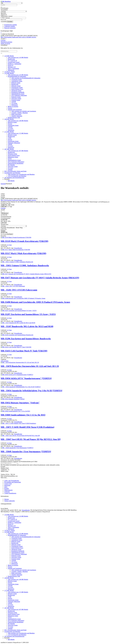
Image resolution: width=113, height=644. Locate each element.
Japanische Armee (16, 90)
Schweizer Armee (16, 98)
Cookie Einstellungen (10, 493)
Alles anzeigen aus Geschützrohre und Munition (21, 174)
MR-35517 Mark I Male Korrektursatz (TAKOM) (23, 253)
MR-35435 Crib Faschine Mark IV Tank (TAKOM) (24, 351)
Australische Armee (16, 81)
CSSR (9, 138)
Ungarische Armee (16, 79)
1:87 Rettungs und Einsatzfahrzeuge (14, 177)
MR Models (11, 180)
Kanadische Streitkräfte (17, 92)
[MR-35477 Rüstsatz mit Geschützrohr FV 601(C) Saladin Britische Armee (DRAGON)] (26, 274)
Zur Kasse (9, 234)
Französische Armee (17, 87)
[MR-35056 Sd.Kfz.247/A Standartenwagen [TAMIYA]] (17, 374)
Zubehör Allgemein (16, 116)
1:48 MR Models (9, 119)
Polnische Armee (16, 97)
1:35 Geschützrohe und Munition (17, 176)
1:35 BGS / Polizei (9, 71)
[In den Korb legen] (1, 53)
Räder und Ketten (16, 114)
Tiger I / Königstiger (13, 68)
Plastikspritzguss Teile (14, 117)
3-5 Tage (9, 245)
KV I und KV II (12, 60)
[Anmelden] (17, 463)
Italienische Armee (13, 157)
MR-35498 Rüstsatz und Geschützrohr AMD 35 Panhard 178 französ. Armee (35, 302)
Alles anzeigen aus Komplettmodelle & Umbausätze (25, 78)
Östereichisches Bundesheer (15, 163)
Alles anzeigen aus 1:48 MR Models (18, 120)
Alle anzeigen (4, 361)
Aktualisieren (4, 213)
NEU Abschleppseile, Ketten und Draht (15, 171)
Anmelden (9, 21)
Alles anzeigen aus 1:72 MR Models (18, 133)
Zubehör (10, 169)
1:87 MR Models (9, 149)
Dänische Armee (16, 86)
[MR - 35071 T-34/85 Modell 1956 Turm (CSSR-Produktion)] (18, 423)
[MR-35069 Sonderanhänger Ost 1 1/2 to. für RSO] (15, 411)
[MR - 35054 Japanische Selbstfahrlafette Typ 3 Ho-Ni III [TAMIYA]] (21, 387)
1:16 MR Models (9, 56)
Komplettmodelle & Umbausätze (17, 76)
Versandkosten (18, 248)
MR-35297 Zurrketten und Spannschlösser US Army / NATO (28, 314)
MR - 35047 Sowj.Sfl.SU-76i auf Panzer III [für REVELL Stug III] (31, 439)
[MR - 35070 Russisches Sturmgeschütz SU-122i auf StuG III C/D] (20, 362)
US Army (10, 128)
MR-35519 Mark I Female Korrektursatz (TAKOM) (24, 241)
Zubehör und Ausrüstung (15, 109)
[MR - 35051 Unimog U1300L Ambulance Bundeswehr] (17, 262)
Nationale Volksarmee (14, 143)
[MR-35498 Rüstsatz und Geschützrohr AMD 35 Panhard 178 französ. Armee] (23, 298)
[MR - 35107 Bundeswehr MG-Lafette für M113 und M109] (18, 322)
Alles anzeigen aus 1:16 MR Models (18, 57)
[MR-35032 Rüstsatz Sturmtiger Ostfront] (12, 399)
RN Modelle (11, 165)
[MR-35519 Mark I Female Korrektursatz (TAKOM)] (16, 237)
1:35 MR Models (9, 73)
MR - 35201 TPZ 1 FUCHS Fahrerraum (19, 290)
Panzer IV (10, 65)
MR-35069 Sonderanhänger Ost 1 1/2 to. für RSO (23, 415)
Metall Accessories (13, 106)
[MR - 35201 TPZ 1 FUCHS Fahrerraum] (13, 286)
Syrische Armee (15, 100)
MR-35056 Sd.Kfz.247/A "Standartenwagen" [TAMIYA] (26, 378)
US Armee (14, 103)
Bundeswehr (11, 59)
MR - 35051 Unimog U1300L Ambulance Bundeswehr (25, 265)
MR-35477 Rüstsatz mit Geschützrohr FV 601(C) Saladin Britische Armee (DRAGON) (40, 278)
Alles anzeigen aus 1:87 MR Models (18, 150)
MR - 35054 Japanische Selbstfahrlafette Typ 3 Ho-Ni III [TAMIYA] (31, 390)
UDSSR (13, 101)
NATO (10, 158)
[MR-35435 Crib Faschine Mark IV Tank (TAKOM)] (16, 347)
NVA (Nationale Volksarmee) (16, 161)
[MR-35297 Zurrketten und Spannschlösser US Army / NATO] (19, 310)
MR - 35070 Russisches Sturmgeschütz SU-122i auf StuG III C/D (30, 366)
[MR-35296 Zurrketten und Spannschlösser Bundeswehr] (17, 335)
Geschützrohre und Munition (12, 173)
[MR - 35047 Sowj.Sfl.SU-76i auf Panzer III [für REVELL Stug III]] (20, 435)
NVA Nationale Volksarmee (19, 95)
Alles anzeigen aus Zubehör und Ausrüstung (23, 111)
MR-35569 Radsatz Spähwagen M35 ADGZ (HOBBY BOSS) (18, 37)
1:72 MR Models (9, 131)
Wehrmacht (11, 70)
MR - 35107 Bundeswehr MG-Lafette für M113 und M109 (27, 326)
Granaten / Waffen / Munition (19, 113)
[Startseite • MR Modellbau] (6, 1)
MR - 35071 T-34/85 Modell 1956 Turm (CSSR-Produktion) (27, 427)
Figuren (10, 108)
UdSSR (10, 144)
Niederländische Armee (17, 94)
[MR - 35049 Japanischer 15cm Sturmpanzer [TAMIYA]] (17, 447)
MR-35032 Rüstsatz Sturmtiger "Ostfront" (20, 403)
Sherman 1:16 (12, 67)
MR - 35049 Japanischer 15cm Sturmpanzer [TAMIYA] (26, 451)
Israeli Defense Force (17, 89)
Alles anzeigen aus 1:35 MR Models (18, 75)
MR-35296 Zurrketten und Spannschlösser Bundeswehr (26, 338)
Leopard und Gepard (13, 62)
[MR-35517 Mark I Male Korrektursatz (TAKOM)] (15, 249)
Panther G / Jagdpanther (14, 64)
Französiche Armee (13, 125)
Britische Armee (15, 82)
